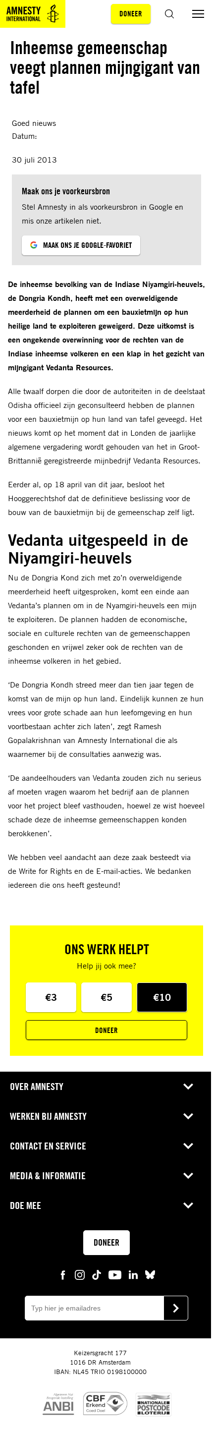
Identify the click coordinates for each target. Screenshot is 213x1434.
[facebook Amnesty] (63, 1274)
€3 (51, 997)
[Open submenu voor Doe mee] (188, 1205)
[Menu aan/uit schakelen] (198, 14)
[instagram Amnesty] (80, 1274)
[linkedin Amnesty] (133, 1274)
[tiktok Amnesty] (97, 1274)
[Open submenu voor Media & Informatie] (188, 1176)
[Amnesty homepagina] (32, 14)
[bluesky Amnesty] (150, 1274)
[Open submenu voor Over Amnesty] (188, 1086)
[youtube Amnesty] (114, 1274)
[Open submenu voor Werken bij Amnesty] (188, 1116)
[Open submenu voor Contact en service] (188, 1146)
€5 (106, 997)
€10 (162, 997)
